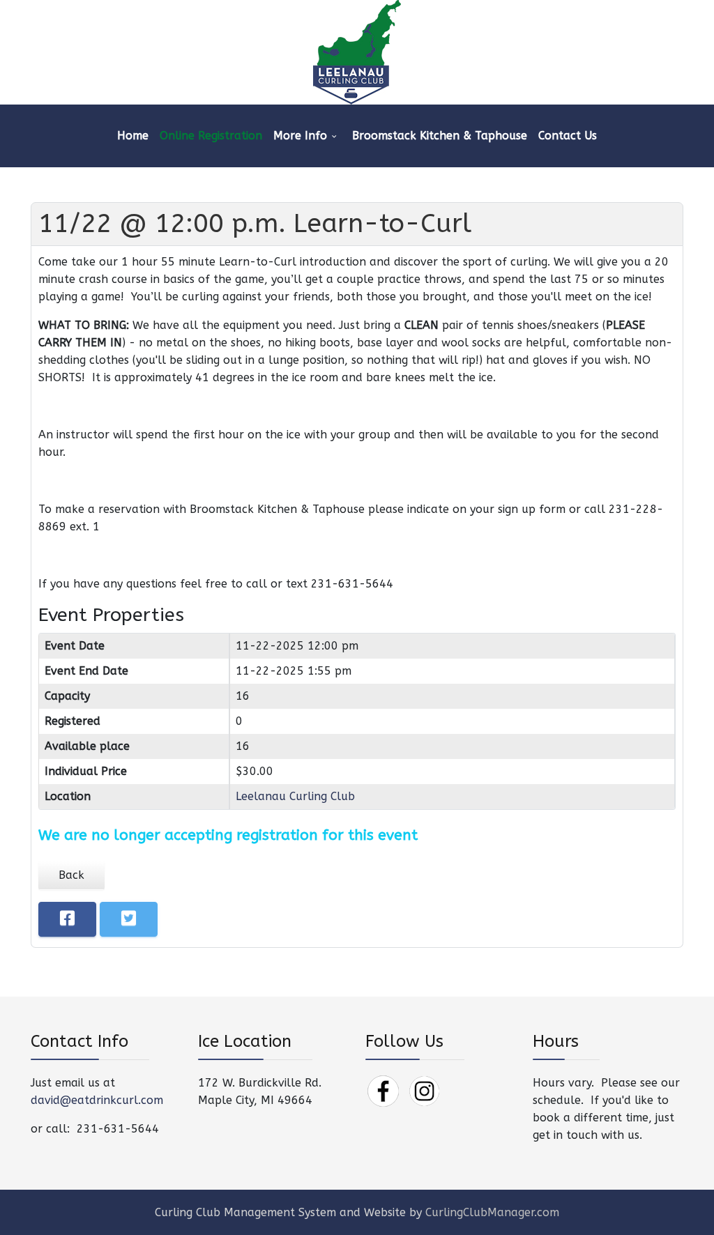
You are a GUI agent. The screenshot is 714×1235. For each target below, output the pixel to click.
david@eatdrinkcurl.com (97, 1100)
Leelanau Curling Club (295, 796)
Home (133, 135)
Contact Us (567, 135)
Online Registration (211, 135)
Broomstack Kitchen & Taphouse (439, 135)
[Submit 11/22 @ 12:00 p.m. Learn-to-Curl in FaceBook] (67, 919)
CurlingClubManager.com (492, 1212)
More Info (300, 135)
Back (71, 875)
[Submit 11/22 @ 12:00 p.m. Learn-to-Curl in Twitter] (129, 919)
